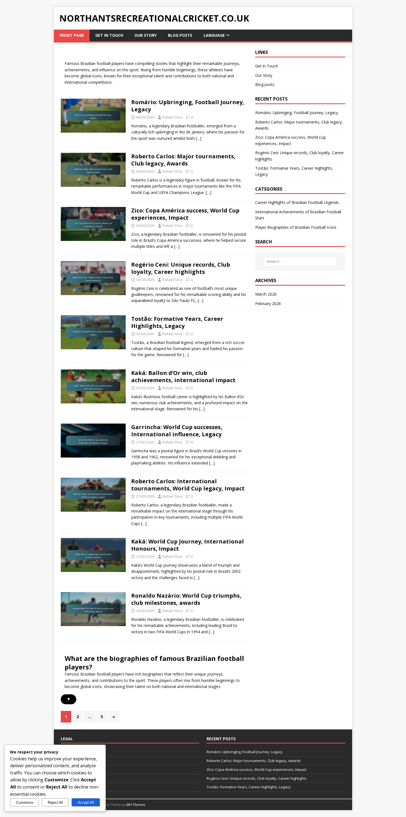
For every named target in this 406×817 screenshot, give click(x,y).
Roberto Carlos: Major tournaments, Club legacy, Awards (183, 160)
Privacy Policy (72, 778)
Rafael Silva (172, 117)
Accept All (86, 802)
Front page (71, 35)
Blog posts (180, 35)
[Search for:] (300, 261)
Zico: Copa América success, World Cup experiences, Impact (185, 214)
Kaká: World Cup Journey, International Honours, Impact (187, 545)
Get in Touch (109, 35)
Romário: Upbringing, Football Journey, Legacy (187, 105)
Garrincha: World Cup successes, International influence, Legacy (176, 430)
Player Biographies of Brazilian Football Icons (295, 227)
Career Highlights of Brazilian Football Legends (297, 202)
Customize (24, 802)
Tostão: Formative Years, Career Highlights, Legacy (177, 322)
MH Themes (135, 804)
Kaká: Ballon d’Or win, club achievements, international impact (183, 376)
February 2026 (268, 303)
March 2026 (265, 294)
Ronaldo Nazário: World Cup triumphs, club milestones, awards (186, 599)
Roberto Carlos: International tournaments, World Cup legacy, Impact (188, 484)
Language (214, 35)
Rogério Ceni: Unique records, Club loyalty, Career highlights (180, 268)
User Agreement (74, 786)
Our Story (146, 35)
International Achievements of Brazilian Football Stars (298, 214)
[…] (198, 138)
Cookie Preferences (77, 760)
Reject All (55, 802)
